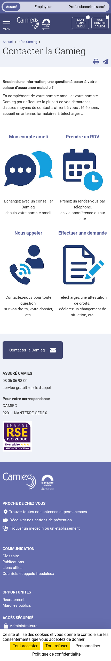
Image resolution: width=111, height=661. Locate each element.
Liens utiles (12, 567)
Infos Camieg (27, 42)
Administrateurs (23, 626)
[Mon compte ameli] (28, 170)
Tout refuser (56, 645)
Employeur (43, 7)
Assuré (11, 7)
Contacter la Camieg (27, 350)
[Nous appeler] (28, 266)
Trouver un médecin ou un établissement (45, 528)
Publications (13, 562)
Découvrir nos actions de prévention (41, 520)
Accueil (8, 42)
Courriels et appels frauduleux (28, 573)
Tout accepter (25, 645)
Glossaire (11, 556)
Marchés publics (17, 605)
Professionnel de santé (87, 7)
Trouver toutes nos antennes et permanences (48, 511)
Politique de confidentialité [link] (56, 654)
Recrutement (14, 599)
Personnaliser (87, 645)
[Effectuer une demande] (82, 266)
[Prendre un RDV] (82, 170)
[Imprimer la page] (94, 62)
